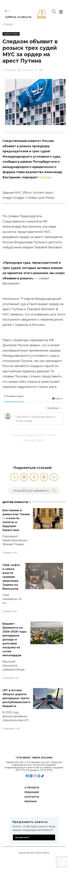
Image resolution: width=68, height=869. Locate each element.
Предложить (22, 837)
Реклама (30, 801)
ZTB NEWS (10, 70)
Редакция (31, 792)
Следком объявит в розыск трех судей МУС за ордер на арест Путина (30, 51)
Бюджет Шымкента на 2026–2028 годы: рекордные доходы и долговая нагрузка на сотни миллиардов (14, 639)
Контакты (31, 796)
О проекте (31, 787)
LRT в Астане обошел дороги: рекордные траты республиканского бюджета (16, 698)
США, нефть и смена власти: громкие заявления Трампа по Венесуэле (11, 576)
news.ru (45, 177)
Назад (9, 24)
